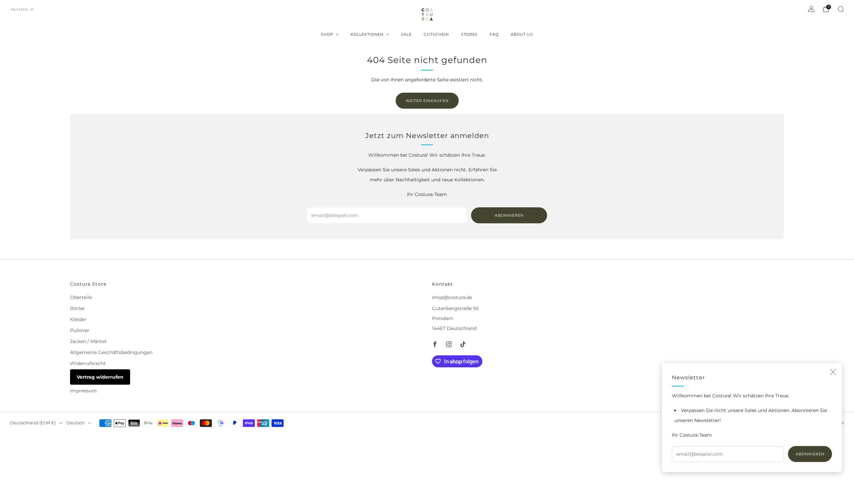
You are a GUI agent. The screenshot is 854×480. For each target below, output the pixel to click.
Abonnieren (810, 454)
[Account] (811, 9)
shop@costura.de (452, 297)
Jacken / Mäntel (88, 341)
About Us (522, 34)
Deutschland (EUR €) (33, 422)
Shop (327, 34)
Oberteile (81, 297)
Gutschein (436, 34)
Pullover (79, 330)
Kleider (78, 319)
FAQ (494, 34)
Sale (406, 34)
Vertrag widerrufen (100, 377)
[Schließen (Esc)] (833, 372)
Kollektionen (367, 34)
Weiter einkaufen (427, 100)
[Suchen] (840, 9)
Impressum (83, 391)
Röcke (77, 308)
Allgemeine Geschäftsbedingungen (111, 352)
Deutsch (19, 9)
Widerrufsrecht (88, 363)
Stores (469, 34)
